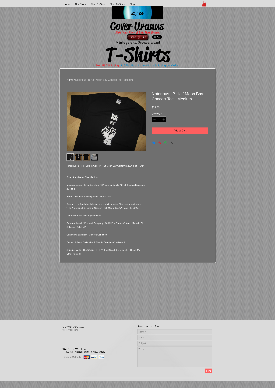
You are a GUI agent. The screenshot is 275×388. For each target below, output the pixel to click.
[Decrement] (154, 119)
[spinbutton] (159, 119)
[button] (204, 3)
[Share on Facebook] (154, 143)
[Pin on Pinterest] (160, 143)
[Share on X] (172, 143)
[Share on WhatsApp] (166, 143)
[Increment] (164, 119)
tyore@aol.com (70, 329)
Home (70, 79)
